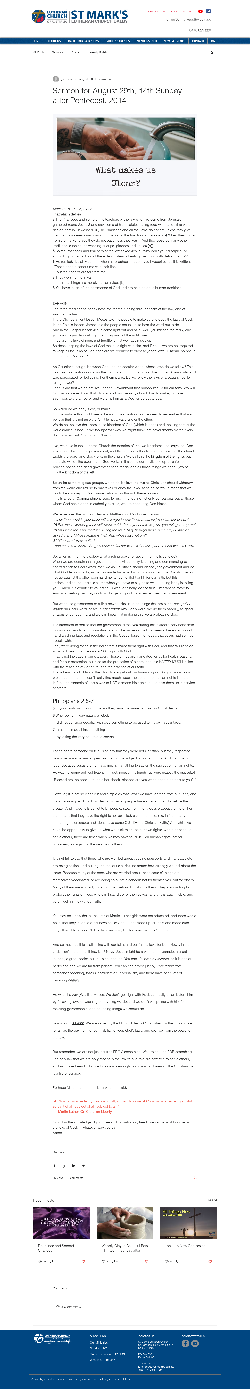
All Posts (38, 52)
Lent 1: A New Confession (185, 1246)
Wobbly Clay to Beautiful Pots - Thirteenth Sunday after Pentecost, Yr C (125, 1248)
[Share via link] (83, 1166)
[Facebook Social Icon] (208, 11)
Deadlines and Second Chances (56, 1248)
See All (212, 1199)
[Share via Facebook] (54, 1166)
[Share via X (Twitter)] (64, 1166)
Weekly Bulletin (98, 52)
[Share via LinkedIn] (74, 1166)
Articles (76, 52)
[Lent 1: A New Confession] (188, 1223)
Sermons (58, 52)
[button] (212, 52)
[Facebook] (185, 1343)
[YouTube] (200, 11)
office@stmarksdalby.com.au (188, 19)
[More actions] (195, 79)
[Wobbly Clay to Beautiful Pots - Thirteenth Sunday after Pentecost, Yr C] (125, 1223)
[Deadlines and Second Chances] (61, 1223)
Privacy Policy (108, 1379)
